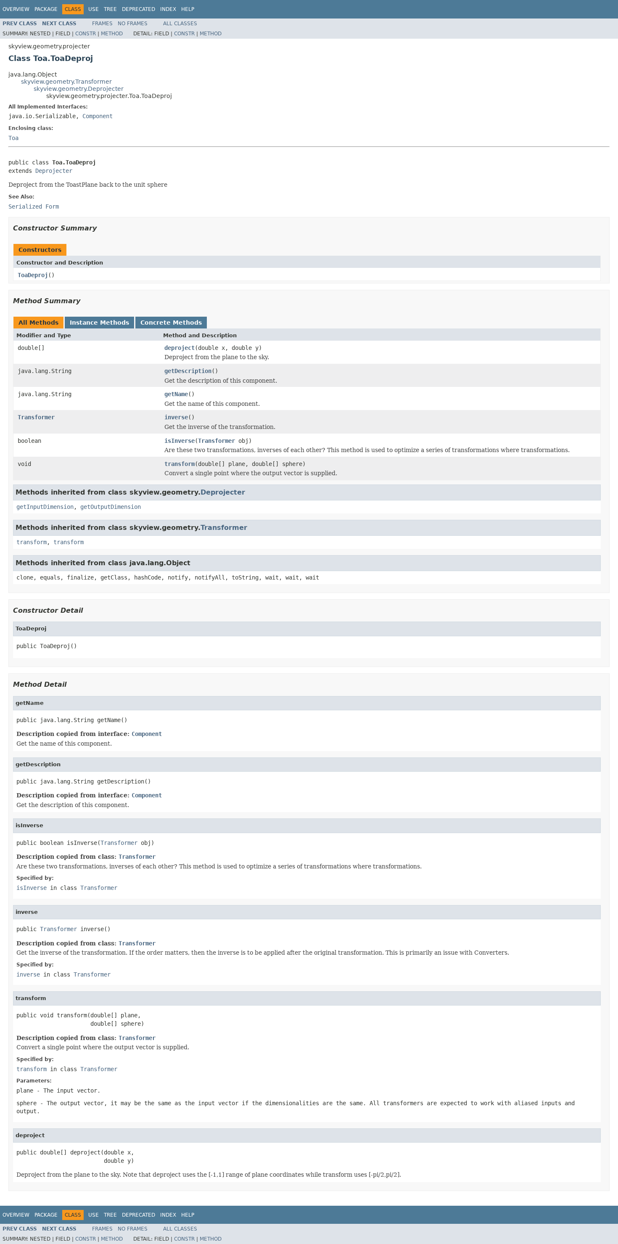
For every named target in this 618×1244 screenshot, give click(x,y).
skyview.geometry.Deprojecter (79, 88)
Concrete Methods (171, 322)
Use (93, 9)
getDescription (187, 371)
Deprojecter (53, 170)
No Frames (133, 23)
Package (46, 9)
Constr (85, 34)
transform (179, 464)
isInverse (179, 440)
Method (112, 34)
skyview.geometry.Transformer (66, 81)
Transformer (36, 417)
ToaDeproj (33, 275)
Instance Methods (99, 322)
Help (187, 9)
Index (168, 9)
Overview (16, 9)
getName (176, 394)
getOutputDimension (110, 506)
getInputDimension (45, 506)
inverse (176, 417)
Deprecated (138, 9)
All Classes (180, 23)
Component (97, 116)
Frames (102, 23)
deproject (179, 347)
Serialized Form (33, 206)
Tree (110, 9)
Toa (13, 138)
